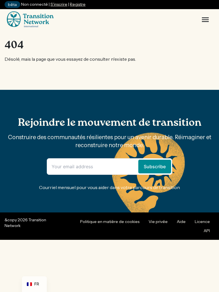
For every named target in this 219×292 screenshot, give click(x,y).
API (207, 230)
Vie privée (158, 221)
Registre (78, 4)
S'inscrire (58, 4)
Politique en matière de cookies (109, 221)
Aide (181, 221)
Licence (202, 221)
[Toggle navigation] (205, 20)
